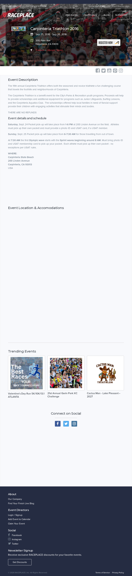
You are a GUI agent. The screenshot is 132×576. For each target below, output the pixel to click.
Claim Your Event (16, 523)
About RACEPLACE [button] (97, 6)
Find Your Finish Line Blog (21, 503)
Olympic (51, 50)
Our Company (15, 499)
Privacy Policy (118, 572)
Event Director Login (121, 6)
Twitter (15, 543)
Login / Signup (15, 515)
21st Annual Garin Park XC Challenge (62, 395)
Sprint (60, 50)
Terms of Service (102, 572)
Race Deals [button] (90, 15)
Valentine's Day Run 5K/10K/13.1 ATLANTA (26, 395)
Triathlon (40, 50)
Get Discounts (20, 562)
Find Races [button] (72, 15)
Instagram (17, 539)
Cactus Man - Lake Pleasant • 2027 (103, 395)
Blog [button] (106, 15)
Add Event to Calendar (19, 519)
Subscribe (121, 15)
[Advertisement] (66, 188)
